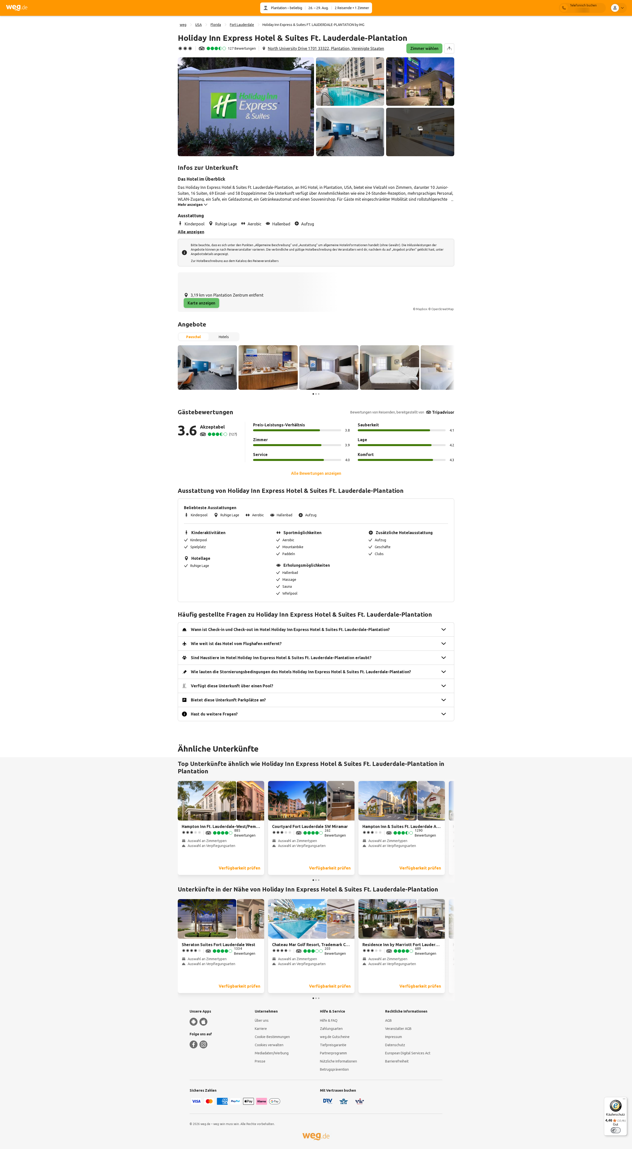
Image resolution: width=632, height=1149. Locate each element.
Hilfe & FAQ (328, 1020)
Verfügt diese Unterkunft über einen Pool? (232, 686)
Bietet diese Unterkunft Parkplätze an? (228, 700)
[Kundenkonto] (618, 8)
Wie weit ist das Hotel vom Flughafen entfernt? (236, 643)
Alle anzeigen (191, 232)
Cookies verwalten (269, 1045)
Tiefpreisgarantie (333, 1045)
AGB (388, 1020)
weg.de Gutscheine (335, 1037)
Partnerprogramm (333, 1053)
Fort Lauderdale (242, 25)
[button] (246, 106)
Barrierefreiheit (397, 1061)
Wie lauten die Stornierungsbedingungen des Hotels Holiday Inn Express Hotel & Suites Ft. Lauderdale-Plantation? (301, 672)
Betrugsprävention (334, 1069)
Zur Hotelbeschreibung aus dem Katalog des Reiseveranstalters (234, 260)
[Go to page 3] (318, 394)
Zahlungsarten (331, 1029)
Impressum (393, 1037)
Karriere (261, 1029)
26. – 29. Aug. (318, 8)
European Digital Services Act (407, 1053)
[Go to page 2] (316, 394)
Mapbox (421, 309)
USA (198, 25)
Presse (260, 1061)
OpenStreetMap (442, 309)
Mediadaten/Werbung (272, 1053)
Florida (216, 25)
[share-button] (449, 48)
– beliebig (294, 8)
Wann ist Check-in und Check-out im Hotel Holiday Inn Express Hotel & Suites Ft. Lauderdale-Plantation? (290, 629)
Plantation (279, 8)
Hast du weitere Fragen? (214, 714)
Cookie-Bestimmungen (272, 1037)
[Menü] (624, 1100)
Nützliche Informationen (338, 1061)
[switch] (616, 1130)
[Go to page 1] (313, 394)
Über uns (262, 1020)
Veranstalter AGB (398, 1029)
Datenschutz (395, 1045)
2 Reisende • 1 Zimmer (352, 8)
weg (183, 25)
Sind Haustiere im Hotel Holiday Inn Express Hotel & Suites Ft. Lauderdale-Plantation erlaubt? (281, 657)
